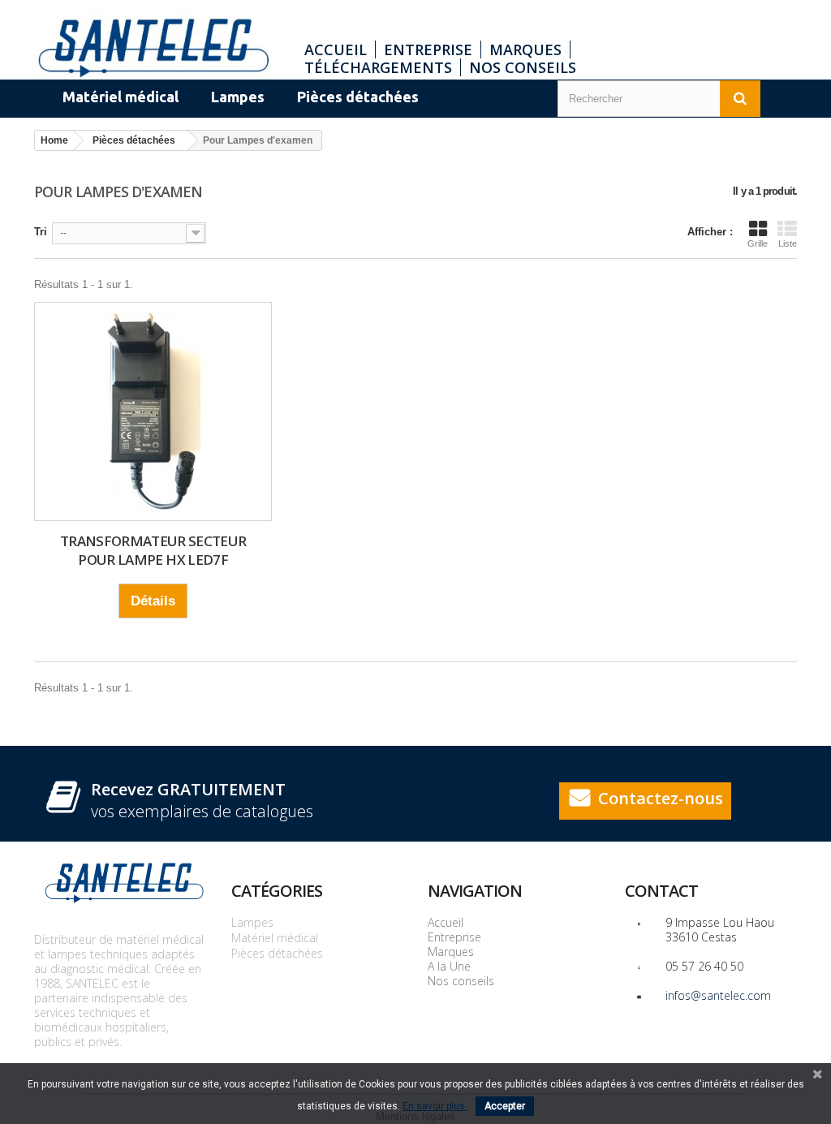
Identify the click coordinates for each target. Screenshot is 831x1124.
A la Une (449, 966)
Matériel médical (274, 937)
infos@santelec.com (718, 995)
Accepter (504, 1106)
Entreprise (428, 49)
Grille (757, 243)
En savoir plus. (435, 1106)
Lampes (252, 922)
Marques (525, 49)
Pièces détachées (277, 953)
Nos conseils (522, 67)
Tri (40, 232)
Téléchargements (378, 67)
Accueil (335, 49)
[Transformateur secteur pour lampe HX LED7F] (153, 411)
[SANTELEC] (153, 46)
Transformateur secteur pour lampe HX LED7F (153, 550)
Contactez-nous (660, 798)
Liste (787, 243)
